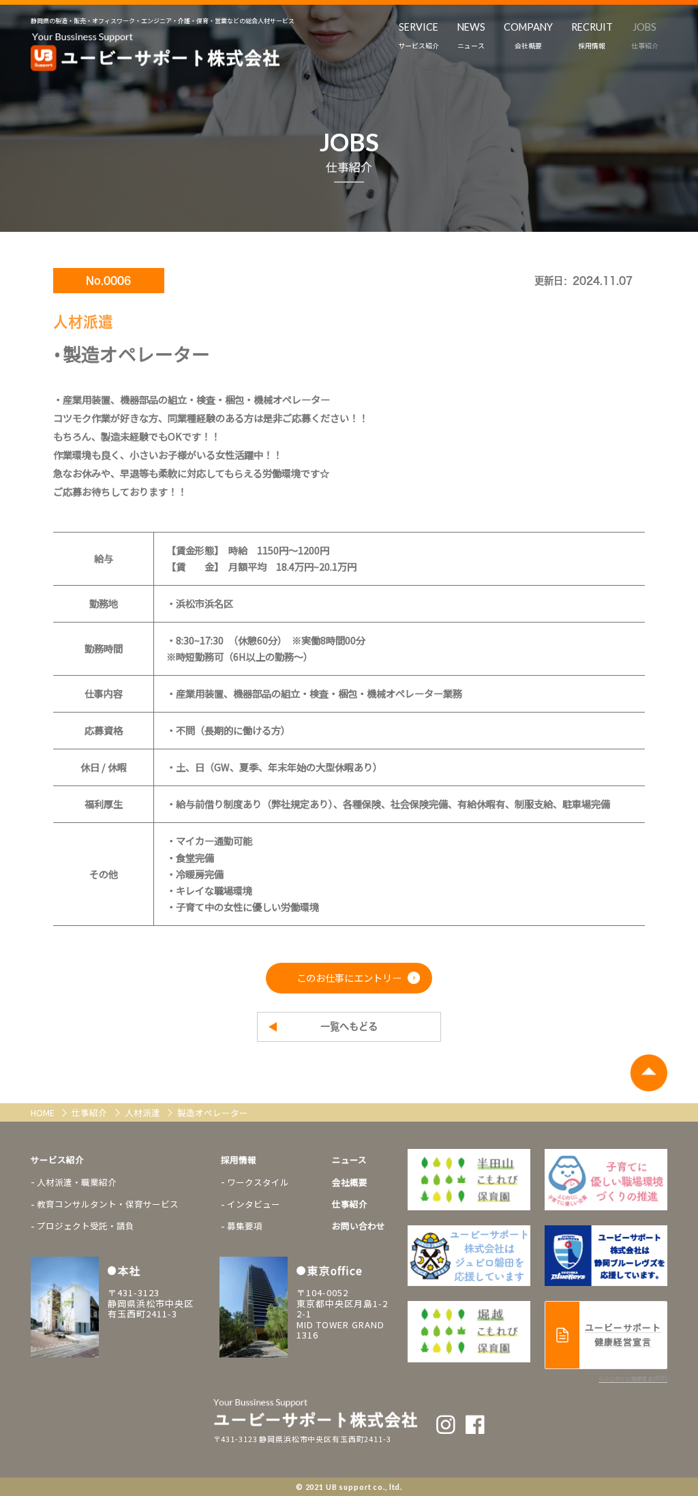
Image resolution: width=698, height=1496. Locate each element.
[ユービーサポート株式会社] (155, 52)
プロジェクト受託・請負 (85, 1225)
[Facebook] (475, 1425)
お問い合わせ (358, 1225)
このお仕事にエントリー (349, 977)
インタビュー (253, 1203)
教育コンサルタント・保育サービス (108, 1203)
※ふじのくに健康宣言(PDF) (632, 1378)
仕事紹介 (90, 1112)
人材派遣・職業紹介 (77, 1182)
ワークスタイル (258, 1182)
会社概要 (349, 1182)
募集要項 (244, 1225)
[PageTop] (648, 1073)
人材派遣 (143, 1112)
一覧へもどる (349, 1026)
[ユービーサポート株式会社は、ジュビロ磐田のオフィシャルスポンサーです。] (606, 1179)
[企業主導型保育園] (469, 1179)
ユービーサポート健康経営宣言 (623, 1334)
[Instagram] (446, 1425)
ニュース (349, 1159)
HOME (44, 1112)
